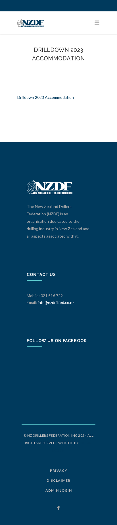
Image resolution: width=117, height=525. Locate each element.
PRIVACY (58, 470)
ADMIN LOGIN (58, 490)
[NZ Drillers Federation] (58, 22)
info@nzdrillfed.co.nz (56, 302)
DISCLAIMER (58, 480)
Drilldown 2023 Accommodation (45, 97)
